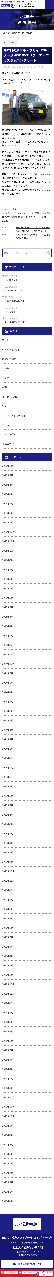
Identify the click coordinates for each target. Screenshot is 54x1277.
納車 (4, 406)
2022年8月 (7, 909)
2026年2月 (7, 513)
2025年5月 (7, 597)
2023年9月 (7, 786)
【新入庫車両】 (10, 280)
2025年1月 (7, 635)
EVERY (7, 217)
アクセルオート (35, 217)
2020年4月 (7, 1172)
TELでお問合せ (10, 1272)
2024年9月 (7, 673)
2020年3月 (7, 1182)
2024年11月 (8, 654)
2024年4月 (7, 720)
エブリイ (15, 213)
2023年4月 (7, 833)
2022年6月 (7, 927)
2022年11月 (8, 880)
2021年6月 (7, 1040)
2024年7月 (7, 692)
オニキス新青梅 (34, 213)
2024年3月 (7, 729)
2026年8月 (7, 465)
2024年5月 (7, 711)
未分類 (5, 340)
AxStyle (23, 213)
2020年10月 (8, 1116)
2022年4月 (7, 946)
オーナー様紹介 (11, 209)
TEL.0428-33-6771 (27, 1247)
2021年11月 (8, 993)
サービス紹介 (9, 434)
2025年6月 (7, 588)
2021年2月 (7, 1078)
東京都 (14, 217)
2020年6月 (7, 1154)
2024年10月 (8, 663)
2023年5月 (7, 824)
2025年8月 (7, 569)
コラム (5, 425)
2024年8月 (7, 682)
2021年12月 (8, 984)
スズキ (8, 213)
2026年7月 (7, 475)
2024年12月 (8, 645)
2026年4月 (7, 503)
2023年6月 (7, 814)
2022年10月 (8, 890)
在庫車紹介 (8, 443)
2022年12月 (8, 871)
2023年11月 (8, 767)
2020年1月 (7, 1201)
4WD (44, 213)
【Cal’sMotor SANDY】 (15, 290)
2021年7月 (7, 1031)
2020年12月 (8, 1097)
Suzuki (5, 220)
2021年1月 (7, 1088)
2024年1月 (7, 748)
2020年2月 (7, 1191)
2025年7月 (7, 579)
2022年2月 (7, 965)
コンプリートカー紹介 (13, 415)
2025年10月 (8, 550)
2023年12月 (8, 758)
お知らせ (6, 368)
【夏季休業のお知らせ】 (15, 322)
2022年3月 (7, 956)
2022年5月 (7, 937)
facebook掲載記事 (11, 349)
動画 (4, 387)
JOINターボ (23, 217)
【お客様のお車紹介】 (13, 301)
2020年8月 (7, 1135)
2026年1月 (7, 522)
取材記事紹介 (9, 359)
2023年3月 (7, 843)
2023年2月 (7, 852)
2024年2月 (7, 739)
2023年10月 (8, 777)
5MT (44, 217)
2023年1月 (7, 861)
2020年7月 (7, 1144)
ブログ (5, 377)
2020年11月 (8, 1106)
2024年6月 (7, 701)
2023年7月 (7, 805)
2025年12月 (8, 531)
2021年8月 (7, 1022)
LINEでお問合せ (28, 1272)
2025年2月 (7, 626)
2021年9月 (7, 1012)
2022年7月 (7, 918)
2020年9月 (7, 1125)
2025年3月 (7, 616)
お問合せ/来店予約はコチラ (28, 1264)
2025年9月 (7, 560)
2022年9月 (7, 899)
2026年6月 (7, 484)
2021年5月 (7, 1050)
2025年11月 (8, 541)
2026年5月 (7, 494)
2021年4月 (7, 1059)
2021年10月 (8, 1003)
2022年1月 (7, 974)
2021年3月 (7, 1069)
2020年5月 (7, 1163)
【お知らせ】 (9, 311)
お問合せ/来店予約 (46, 1273)
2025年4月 (7, 607)
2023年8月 (7, 795)
